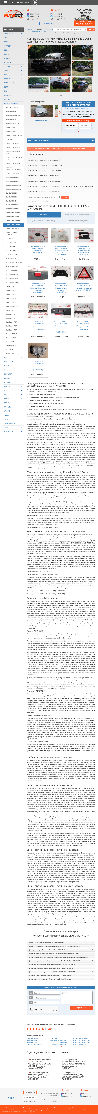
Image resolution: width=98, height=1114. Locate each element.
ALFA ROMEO (9, 33)
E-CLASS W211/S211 (13, 217)
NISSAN (7, 366)
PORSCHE (8, 378)
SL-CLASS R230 (11, 314)
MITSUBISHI (8, 362)
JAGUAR (7, 66)
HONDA (7, 58)
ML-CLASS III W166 (12, 282)
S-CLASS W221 (11, 294)
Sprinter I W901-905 (12, 334)
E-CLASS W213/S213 (13, 225)
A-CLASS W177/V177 (13, 123)
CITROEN (7, 46)
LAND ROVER (9, 83)
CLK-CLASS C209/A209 (13, 189)
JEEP (6, 70)
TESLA (6, 415)
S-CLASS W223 (11, 302)
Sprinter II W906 (11, 338)
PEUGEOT (8, 374)
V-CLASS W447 (11, 346)
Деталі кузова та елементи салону (43, 221)
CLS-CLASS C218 (12, 197)
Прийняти (85, 1110)
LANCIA (7, 79)
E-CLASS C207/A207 (12, 209)
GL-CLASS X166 (11, 250)
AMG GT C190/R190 (12, 107)
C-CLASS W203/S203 (13, 147)
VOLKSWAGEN (9, 423)
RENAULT (7, 382)
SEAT (6, 394)
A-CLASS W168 (11, 111)
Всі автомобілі (30, 1093)
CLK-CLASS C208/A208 (13, 185)
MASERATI (8, 95)
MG (5, 91)
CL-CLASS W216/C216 (13, 181)
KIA (5, 75)
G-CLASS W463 (11, 243)
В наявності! (8, 431)
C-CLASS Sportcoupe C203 (13, 152)
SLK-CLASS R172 (11, 330)
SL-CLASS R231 (11, 318)
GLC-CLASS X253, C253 (14, 262)
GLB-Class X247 (11, 258)
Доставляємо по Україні (38, 141)
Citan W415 (9, 139)
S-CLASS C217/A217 (12, 306)
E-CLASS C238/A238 (12, 229)
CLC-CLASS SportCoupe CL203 (14, 158)
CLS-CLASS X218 (11, 201)
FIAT (5, 50)
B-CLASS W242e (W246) (14, 135)
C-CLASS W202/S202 (13, 143)
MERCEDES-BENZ (13, 103)
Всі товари (43, 215)
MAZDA (7, 99)
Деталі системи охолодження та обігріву (78, 215)
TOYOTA (7, 419)
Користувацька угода (28, 1112)
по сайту (72, 33)
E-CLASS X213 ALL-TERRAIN (12, 234)
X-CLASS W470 (11, 354)
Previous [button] (27, 112)
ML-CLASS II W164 (12, 278)
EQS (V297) (9, 310)
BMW (6, 42)
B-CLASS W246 (11, 131)
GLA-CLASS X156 (12, 255)
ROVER (7, 386)
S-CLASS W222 (11, 298)
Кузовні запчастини (30, 1101)
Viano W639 (9, 350)
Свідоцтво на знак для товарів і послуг (77, 108)
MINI (5, 358)
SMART (7, 403)
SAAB (6, 390)
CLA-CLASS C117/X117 (13, 173)
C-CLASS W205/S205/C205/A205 (13, 168)
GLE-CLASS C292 (12, 266)
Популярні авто (30, 1097)
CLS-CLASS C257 (12, 205)
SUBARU (7, 407)
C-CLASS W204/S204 (13, 163)
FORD (6, 54)
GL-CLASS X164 (11, 247)
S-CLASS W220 (11, 290)
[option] (42, 116)
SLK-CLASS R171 (11, 326)
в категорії (60, 33)
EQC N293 (9, 239)
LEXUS (6, 87)
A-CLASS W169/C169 (13, 115)
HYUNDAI (7, 62)
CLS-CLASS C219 (12, 193)
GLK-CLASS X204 (11, 270)
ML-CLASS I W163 (12, 274)
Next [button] (60, 112)
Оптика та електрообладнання (78, 221)
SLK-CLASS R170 (11, 322)
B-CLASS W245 (11, 127)
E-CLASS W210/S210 (13, 213)
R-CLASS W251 (11, 286)
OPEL (6, 370)
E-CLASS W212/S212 (13, 221)
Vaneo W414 (10, 342)
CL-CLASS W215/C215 (13, 177)
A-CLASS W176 (11, 119)
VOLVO (6, 427)
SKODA (7, 399)
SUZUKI (7, 411)
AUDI (6, 38)
